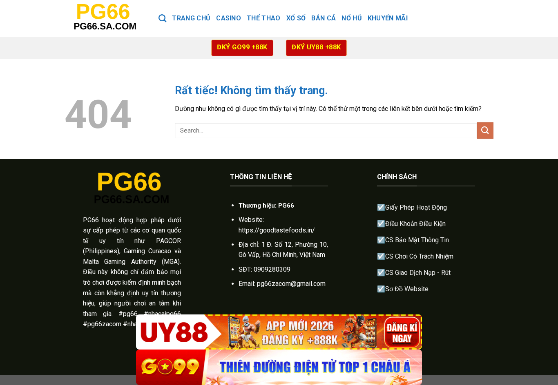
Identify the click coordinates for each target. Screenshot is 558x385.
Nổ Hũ (351, 18)
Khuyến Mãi (388, 18)
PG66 (91, 220)
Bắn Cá (323, 18)
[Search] (162, 18)
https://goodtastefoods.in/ (277, 230)
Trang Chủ (191, 18)
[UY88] (279, 332)
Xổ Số (296, 18)
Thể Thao (264, 18)
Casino (228, 18)
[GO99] (279, 367)
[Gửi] (485, 130)
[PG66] (105, 18)
